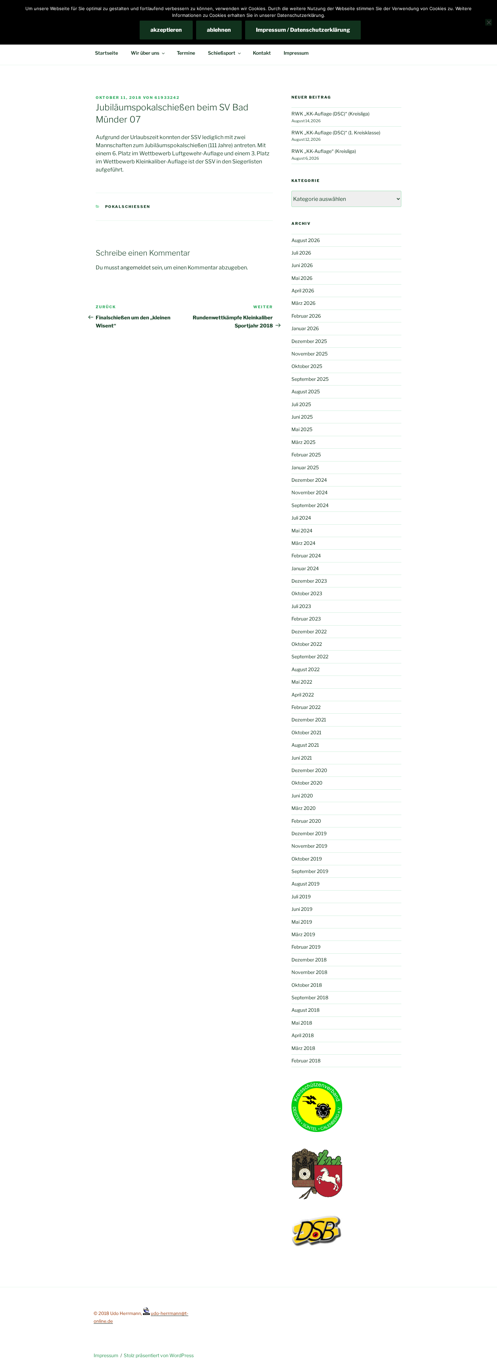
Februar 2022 (306, 707)
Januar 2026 (305, 328)
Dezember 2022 (309, 631)
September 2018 (309, 997)
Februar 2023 (306, 619)
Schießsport (221, 53)
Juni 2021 (301, 758)
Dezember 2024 (309, 480)
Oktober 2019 (306, 859)
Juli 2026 (301, 253)
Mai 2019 (301, 922)
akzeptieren (166, 30)
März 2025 (303, 442)
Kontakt (262, 53)
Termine (186, 53)
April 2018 (302, 1035)
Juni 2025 (302, 417)
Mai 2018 (301, 1023)
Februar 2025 (306, 454)
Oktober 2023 (306, 593)
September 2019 (309, 871)
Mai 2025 (301, 429)
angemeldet (135, 267)
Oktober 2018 (306, 985)
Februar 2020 (306, 821)
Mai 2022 (301, 682)
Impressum (296, 53)
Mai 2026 (301, 278)
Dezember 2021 (308, 719)
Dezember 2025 (309, 341)
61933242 (167, 97)
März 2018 (303, 1048)
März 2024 (303, 543)
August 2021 (305, 745)
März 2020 (303, 808)
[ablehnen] (488, 22)
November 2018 (309, 972)
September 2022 (309, 656)
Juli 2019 (301, 896)
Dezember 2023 (309, 581)
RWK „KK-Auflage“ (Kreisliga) (323, 151)
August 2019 (305, 884)
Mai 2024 (301, 530)
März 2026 (303, 303)
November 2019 (309, 846)
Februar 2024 (306, 555)
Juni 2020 (302, 795)
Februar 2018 (306, 1060)
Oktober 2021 (306, 732)
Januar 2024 (305, 568)
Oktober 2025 (306, 366)
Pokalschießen (127, 206)
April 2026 (302, 290)
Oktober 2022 (306, 644)
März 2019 (303, 934)
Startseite (106, 53)
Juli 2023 (301, 606)
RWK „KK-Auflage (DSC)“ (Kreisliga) (330, 113)
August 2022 (305, 669)
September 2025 (310, 379)
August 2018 (305, 1010)
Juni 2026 (302, 265)
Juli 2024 (301, 518)
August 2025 (305, 391)
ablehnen (219, 30)
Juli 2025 (301, 404)
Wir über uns (145, 53)
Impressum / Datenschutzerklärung (303, 30)
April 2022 (302, 694)
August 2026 (305, 240)
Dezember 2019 (309, 833)
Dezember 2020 (309, 770)
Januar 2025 (305, 467)
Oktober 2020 (307, 783)
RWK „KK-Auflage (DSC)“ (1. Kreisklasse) (335, 132)
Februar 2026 (306, 316)
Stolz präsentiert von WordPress (159, 1355)
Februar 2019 (306, 947)
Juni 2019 (301, 909)
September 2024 (310, 505)
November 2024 (309, 492)
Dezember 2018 (309, 960)
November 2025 (309, 354)
